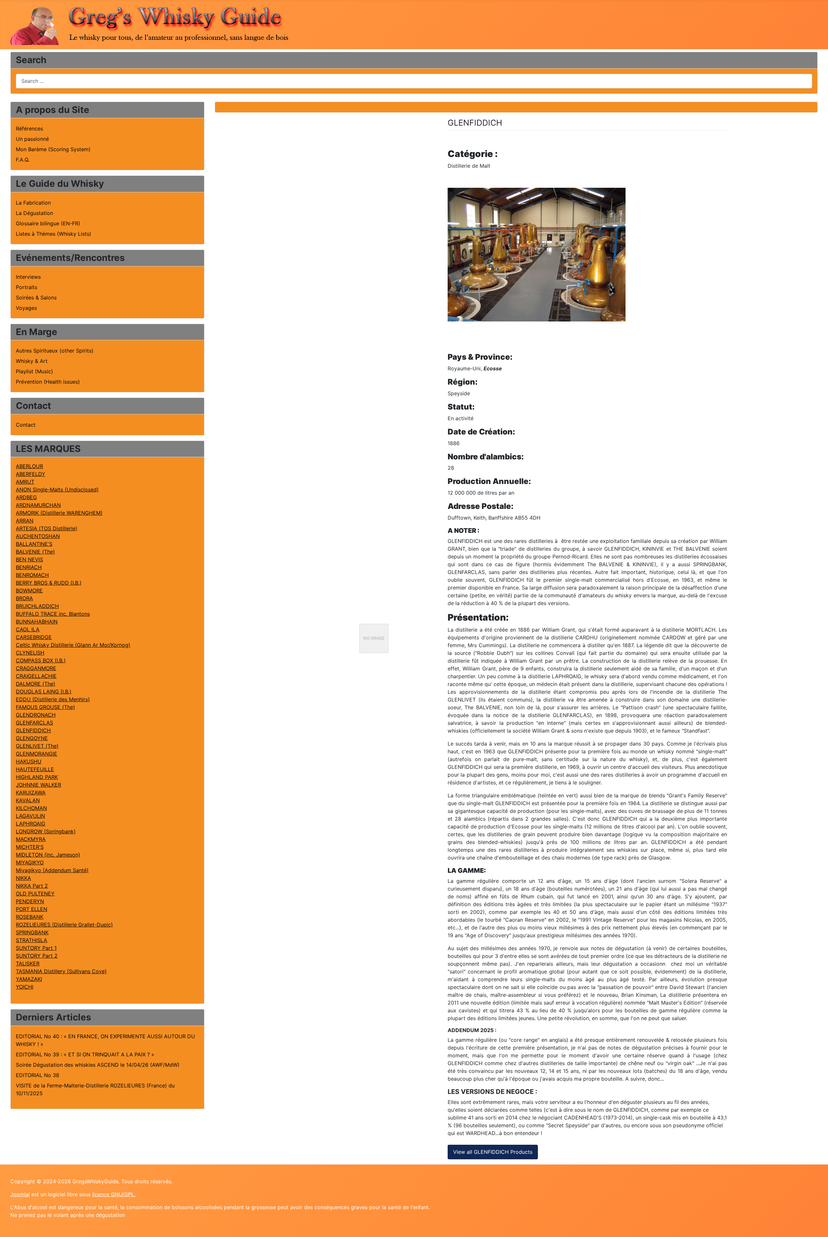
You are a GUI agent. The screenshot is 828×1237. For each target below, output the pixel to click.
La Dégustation (34, 213)
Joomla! (20, 1194)
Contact (26, 425)
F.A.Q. (22, 159)
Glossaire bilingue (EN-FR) (48, 223)
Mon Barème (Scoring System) (53, 149)
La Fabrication (33, 202)
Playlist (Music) (34, 371)
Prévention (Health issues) (48, 381)
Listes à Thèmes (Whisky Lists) (53, 234)
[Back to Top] (817, 1225)
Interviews (28, 277)
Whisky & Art (32, 361)
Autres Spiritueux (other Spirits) (54, 350)
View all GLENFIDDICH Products (492, 1152)
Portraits (26, 287)
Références (29, 128)
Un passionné (32, 139)
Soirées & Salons (36, 297)
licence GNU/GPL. (114, 1194)
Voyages (26, 308)
